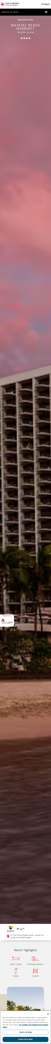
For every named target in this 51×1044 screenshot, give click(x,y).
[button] (46, 12)
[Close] (48, 1014)
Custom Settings (25, 1032)
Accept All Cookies (25, 1039)
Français (45, 4)
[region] (25, 1027)
